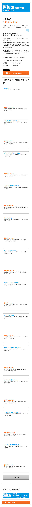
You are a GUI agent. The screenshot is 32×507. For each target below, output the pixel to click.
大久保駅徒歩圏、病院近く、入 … (12, 120)
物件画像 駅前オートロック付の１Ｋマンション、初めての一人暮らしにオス (16, 359)
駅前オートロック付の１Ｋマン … (12, 347)
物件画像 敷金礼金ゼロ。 (16, 98)
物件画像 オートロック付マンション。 (16, 391)
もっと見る (16, 477)
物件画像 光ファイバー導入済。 (16, 326)
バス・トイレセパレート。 (10, 250)
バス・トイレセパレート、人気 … (12, 153)
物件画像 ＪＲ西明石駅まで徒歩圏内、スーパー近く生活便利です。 (16, 456)
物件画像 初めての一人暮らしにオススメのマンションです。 (16, 294)
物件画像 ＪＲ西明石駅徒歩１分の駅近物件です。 (16, 424)
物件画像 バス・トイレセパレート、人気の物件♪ (16, 164)
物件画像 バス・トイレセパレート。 (16, 262)
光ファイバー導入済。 (9, 315)
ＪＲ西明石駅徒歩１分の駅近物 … (12, 412)
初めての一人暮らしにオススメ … (12, 282)
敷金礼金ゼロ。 (8, 88)
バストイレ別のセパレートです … (12, 185)
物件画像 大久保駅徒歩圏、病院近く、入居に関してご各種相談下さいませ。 (16, 132)
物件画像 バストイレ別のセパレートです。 (16, 197)
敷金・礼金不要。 (8, 218)
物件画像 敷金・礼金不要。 (16, 229)
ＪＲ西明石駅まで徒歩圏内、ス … (12, 444)
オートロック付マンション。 (11, 380)
